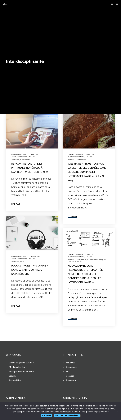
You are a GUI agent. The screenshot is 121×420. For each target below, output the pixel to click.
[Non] (117, 411)
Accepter (46, 416)
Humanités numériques (96, 260)
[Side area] (110, 4)
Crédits (12, 376)
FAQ (68, 371)
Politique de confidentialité (21, 371)
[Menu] (116, 4)
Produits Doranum (75, 262)
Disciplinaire (81, 260)
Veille (22, 262)
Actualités (15, 160)
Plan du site (71, 380)
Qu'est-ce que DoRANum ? (21, 363)
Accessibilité (15, 380)
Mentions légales (17, 367)
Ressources (71, 367)
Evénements (25, 160)
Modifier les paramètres (67, 416)
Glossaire (70, 376)
